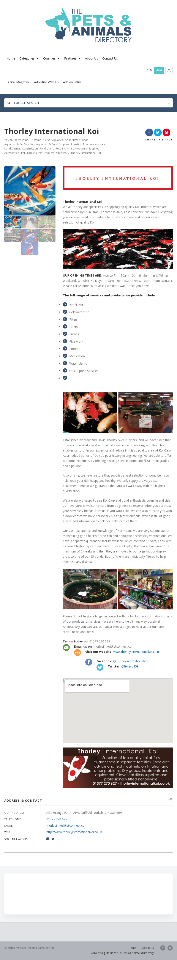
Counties (49, 58)
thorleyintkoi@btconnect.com (66, 825)
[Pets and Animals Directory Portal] (88, 25)
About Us (91, 58)
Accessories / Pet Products (20, 153)
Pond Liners (47, 148)
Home (10, 58)
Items (37, 140)
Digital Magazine (18, 82)
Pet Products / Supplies (52, 153)
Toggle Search (26, 103)
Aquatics (76, 144)
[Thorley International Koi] (12, 222)
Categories (27, 58)
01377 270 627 (56, 819)
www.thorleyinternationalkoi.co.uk (136, 652)
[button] (169, 70)
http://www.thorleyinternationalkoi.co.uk (74, 832)
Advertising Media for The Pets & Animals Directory (122, 953)
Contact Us (110, 58)
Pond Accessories (94, 144)
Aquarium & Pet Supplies (19, 144)
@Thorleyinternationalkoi (130, 661)
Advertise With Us (46, 82)
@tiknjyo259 (130, 666)
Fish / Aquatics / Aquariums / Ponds (66, 140)
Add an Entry (72, 82)
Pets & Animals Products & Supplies (77, 148)
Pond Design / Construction (21, 148)
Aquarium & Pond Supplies (52, 144)
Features (70, 58)
